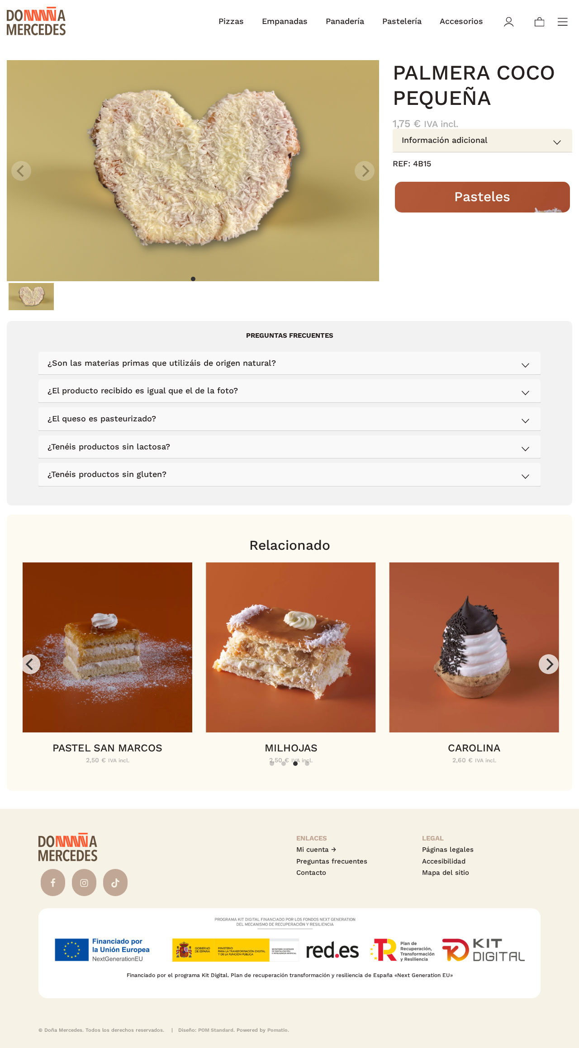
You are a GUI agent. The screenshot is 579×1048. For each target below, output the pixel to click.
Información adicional (445, 140)
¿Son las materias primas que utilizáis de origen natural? (161, 363)
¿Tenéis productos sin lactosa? (108, 446)
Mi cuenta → (316, 849)
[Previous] (30, 664)
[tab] (482, 141)
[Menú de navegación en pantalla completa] (562, 21)
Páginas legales (448, 849)
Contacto (311, 873)
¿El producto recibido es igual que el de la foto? (142, 390)
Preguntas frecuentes (331, 861)
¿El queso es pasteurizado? (101, 418)
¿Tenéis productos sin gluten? (106, 474)
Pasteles (483, 197)
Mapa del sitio (445, 873)
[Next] (549, 664)
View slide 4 (307, 763)
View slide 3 (295, 763)
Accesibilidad (443, 861)
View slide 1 (193, 279)
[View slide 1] (193, 170)
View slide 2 (283, 763)
